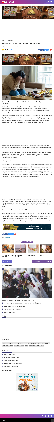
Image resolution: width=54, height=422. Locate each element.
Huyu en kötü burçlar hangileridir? (11, 366)
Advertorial (5, 343)
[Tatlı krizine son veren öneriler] (46, 248)
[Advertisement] (27, 29)
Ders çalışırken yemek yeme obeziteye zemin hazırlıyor (8, 255)
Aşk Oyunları (18, 343)
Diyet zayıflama (7, 237)
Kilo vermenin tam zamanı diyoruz (32, 254)
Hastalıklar (47, 343)
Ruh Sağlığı (16, 345)
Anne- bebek (11, 343)
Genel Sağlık (40, 343)
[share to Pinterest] (51, 50)
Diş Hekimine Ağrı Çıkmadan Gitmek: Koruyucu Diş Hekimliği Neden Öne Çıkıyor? (22, 303)
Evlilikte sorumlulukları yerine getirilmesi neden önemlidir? (18, 300)
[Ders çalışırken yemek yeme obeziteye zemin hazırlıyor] (8, 248)
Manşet (11, 345)
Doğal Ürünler (33, 343)
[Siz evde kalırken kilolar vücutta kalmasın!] (20, 248)
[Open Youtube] (51, 416)
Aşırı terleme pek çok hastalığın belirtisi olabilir (14, 306)
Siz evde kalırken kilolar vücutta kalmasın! (19, 255)
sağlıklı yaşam (32, 345)
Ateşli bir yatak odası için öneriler (11, 357)
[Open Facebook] (42, 416)
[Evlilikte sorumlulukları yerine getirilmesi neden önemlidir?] (27, 283)
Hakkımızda (29, 416)
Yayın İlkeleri (36, 416)
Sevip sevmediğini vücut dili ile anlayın (13, 363)
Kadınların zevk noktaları (9, 312)
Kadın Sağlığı (5, 345)
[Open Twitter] (45, 416)
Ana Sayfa (4, 416)
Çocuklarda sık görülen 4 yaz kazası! (12, 309)
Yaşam (22, 345)
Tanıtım (14, 416)
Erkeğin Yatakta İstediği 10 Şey (11, 360)
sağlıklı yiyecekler (40, 345)
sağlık (26, 345)
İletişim (9, 416)
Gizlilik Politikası (21, 416)
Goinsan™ (18, 420)
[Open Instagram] (48, 416)
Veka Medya (7, 49)
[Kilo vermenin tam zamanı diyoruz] (33, 248)
